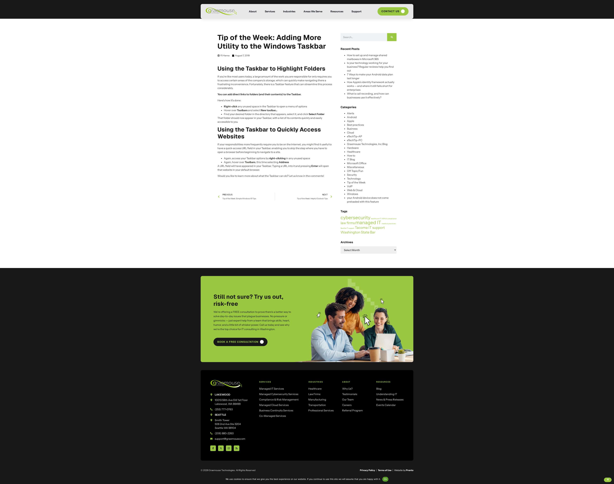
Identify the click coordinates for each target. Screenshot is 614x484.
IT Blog (351, 159)
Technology (354, 178)
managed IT (368, 222)
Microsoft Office (356, 163)
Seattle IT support (347, 228)
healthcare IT (376, 219)
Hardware (353, 147)
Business (352, 128)
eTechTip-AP (354, 136)
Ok (385, 479)
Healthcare (353, 151)
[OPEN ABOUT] (259, 11)
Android (352, 117)
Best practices (355, 124)
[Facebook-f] (213, 448)
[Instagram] (229, 448)
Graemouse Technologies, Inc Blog (367, 144)
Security (352, 174)
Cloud (350, 132)
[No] (608, 480)
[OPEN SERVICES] (278, 11)
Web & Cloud (354, 190)
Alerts (350, 113)
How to (351, 155)
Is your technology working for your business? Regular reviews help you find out (370, 66)
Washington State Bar (358, 232)
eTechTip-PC (354, 140)
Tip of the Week (356, 182)
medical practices (389, 224)
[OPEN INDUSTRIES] (298, 11)
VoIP (350, 186)
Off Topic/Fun (355, 170)
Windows (352, 194)
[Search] (392, 37)
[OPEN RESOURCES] (346, 11)
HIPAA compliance (389, 219)
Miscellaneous (355, 167)
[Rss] (236, 448)
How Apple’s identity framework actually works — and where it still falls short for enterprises (370, 85)
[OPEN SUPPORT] (364, 11)
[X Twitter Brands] (221, 448)
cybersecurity (355, 217)
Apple (350, 121)
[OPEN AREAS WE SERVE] (325, 11)
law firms (348, 223)
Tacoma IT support (370, 227)
